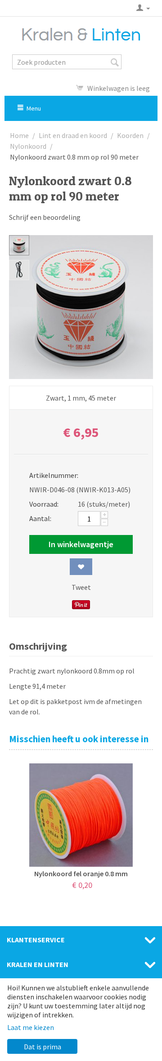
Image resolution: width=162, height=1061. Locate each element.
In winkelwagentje (81, 544)
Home (19, 135)
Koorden (130, 135)
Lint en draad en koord (73, 135)
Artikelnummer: (50, 475)
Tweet (81, 587)
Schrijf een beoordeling (45, 217)
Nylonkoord (28, 146)
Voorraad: (43, 503)
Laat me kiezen (30, 1027)
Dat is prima (42, 1046)
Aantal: (40, 518)
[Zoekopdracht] (114, 62)
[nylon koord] (81, 307)
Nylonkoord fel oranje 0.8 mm (81, 873)
